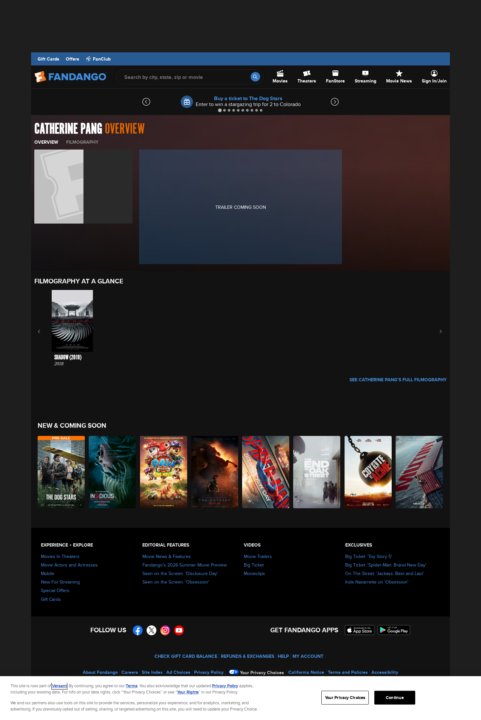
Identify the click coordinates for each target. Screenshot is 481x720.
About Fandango (100, 672)
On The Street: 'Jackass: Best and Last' (384, 573)
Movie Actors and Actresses (69, 565)
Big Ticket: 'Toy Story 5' (368, 556)
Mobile (47, 573)
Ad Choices (178, 672)
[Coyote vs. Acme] (368, 472)
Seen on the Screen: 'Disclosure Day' (180, 573)
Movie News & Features (166, 556)
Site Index (152, 672)
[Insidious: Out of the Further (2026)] (112, 472)
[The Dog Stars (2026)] (61, 472)
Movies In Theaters (60, 556)
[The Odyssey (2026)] (215, 472)
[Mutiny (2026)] (419, 472)
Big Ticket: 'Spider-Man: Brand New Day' (385, 565)
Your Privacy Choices (262, 672)
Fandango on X (151, 630)
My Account (308, 656)
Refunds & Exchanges (247, 656)
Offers (72, 59)
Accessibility (384, 672)
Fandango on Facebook (138, 630)
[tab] (220, 110)
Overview (46, 142)
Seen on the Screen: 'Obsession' (175, 582)
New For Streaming (60, 582)
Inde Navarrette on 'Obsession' (376, 582)
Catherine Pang (68, 129)
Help (283, 656)
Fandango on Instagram (165, 630)
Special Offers (55, 590)
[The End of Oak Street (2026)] (317, 472)
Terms (131, 686)
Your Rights (188, 692)
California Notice (306, 672)
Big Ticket (254, 565)
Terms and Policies (348, 672)
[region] (240, 698)
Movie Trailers (258, 556)
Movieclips (254, 573)
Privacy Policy (208, 672)
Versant (59, 686)
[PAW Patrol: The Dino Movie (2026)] (164, 472)
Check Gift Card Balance (185, 656)
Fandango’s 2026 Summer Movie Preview (184, 565)
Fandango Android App (394, 630)
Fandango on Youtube (179, 630)
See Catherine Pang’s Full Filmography (398, 379)
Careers (129, 672)
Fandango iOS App (359, 630)
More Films (436, 331)
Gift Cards (48, 59)
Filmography (82, 142)
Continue (395, 697)
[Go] (255, 76)
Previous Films (45, 331)
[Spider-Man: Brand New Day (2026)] (266, 472)
